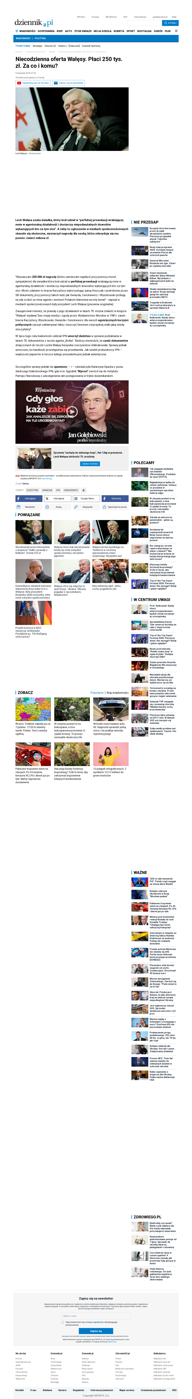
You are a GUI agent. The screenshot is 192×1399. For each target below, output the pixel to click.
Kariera (62, 1390)
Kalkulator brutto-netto (164, 1375)
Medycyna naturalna (124, 1369)
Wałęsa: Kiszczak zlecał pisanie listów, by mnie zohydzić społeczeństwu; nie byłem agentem (72, 551)
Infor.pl (19, 1358)
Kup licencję (47, 478)
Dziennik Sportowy (91, 46)
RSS (174, 1390)
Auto (53, 1358)
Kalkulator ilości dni (162, 1362)
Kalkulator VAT (160, 1369)
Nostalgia (37, 46)
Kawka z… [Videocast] (69, 46)
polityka (52, 52)
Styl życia (119, 1379)
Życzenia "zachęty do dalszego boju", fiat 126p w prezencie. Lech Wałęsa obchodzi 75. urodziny (88, 454)
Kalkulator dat (160, 1358)
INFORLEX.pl (111, 17)
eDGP (18, 1365)
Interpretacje (21, 1375)
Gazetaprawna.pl (23, 1362)
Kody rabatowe (88, 1362)
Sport (53, 1372)
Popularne (97, 692)
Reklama (47, 1390)
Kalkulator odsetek (162, 1372)
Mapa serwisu (126, 1390)
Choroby (119, 1372)
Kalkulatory (160, 1353)
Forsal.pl (19, 1369)
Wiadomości (23, 38)
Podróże (54, 1379)
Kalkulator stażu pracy (163, 1365)
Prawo (118, 1358)
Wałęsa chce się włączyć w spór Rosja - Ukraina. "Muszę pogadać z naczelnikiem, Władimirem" (70, 590)
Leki (117, 1365)
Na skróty (21, 1353)
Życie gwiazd (87, 1372)
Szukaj (172, 23)
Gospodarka (56, 1365)
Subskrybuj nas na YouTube (35, 83)
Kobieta (85, 1358)
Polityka (40, 38)
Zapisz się (96, 1331)
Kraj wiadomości (118, 692)
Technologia (56, 1362)
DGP (125, 17)
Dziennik (18, 52)
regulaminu (98, 1322)
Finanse (118, 1362)
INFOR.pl (81, 17)
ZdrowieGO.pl (140, 17)
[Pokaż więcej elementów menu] (176, 31)
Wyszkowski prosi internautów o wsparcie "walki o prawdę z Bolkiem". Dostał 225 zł (32, 550)
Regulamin (78, 1390)
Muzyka (85, 1379)
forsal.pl (95, 17)
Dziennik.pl (56, 1353)
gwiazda (47, 490)
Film (84, 1375)
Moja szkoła (87, 1369)
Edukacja (86, 1365)
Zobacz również (90, 463)
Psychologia (120, 1375)
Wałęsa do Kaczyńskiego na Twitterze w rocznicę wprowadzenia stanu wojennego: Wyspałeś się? (108, 551)
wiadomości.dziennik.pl (36, 52)
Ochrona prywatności (102, 1390)
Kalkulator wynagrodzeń (164, 1379)
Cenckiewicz (71, 490)
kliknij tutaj (112, 1342)
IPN (58, 490)
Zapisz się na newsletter (71, 83)
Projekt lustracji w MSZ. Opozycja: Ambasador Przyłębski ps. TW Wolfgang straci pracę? (31, 632)
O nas (33, 1390)
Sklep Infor (20, 1379)
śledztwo (32, 490)
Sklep (174, 17)
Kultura (85, 1382)
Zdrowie (54, 1375)
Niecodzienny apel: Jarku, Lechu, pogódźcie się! (106, 587)
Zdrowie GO (50, 46)
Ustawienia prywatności (153, 1390)
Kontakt (19, 1390)
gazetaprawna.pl (160, 17)
